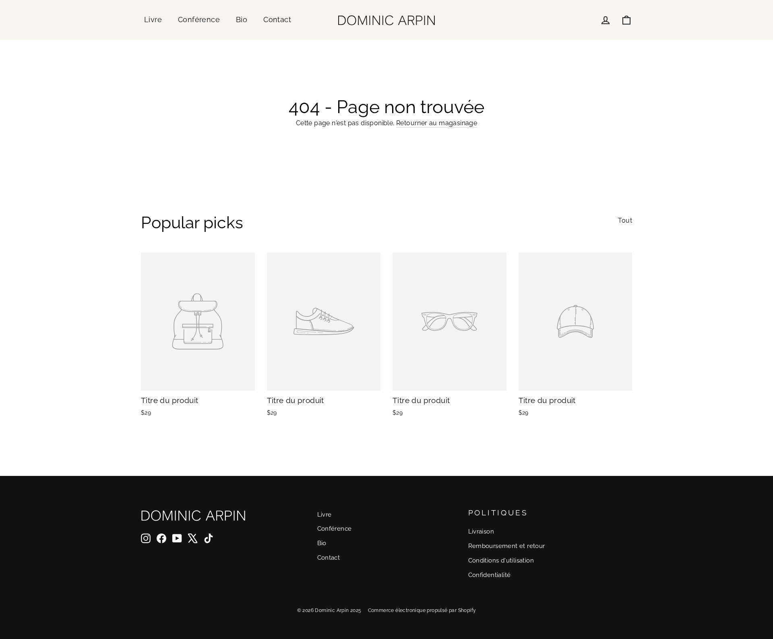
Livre (153, 19)
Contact (277, 19)
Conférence (199, 19)
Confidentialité (489, 574)
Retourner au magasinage (436, 123)
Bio (241, 19)
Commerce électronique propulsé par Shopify (422, 610)
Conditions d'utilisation (501, 560)
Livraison (481, 531)
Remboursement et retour (506, 545)
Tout (625, 220)
